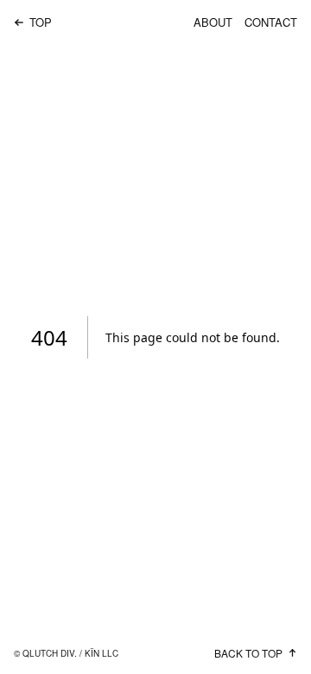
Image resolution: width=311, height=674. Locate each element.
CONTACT (270, 22)
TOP (40, 22)
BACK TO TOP (248, 652)
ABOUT (213, 22)
